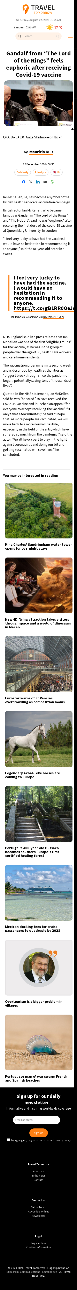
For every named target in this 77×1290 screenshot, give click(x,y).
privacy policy (63, 680)
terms (46, 680)
